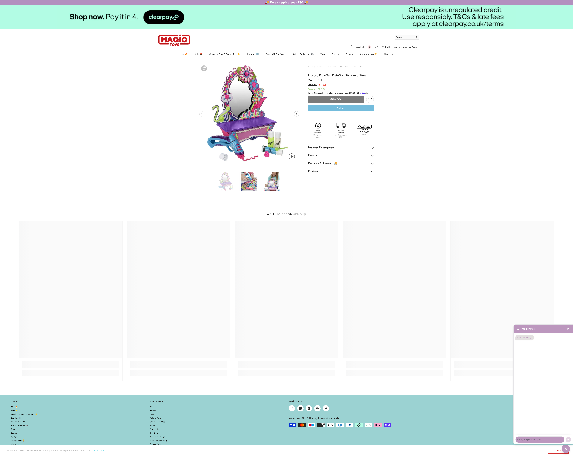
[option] (249, 114)
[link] (70, 366)
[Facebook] (292, 408)
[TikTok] (309, 408)
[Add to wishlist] (370, 99)
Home (310, 67)
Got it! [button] (558, 450)
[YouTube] (317, 408)
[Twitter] (326, 408)
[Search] (407, 37)
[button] (201, 113)
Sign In (397, 47)
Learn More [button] (99, 450)
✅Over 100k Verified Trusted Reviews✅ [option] (286, 2)
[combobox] (404, 37)
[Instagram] (300, 408)
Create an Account (411, 47)
